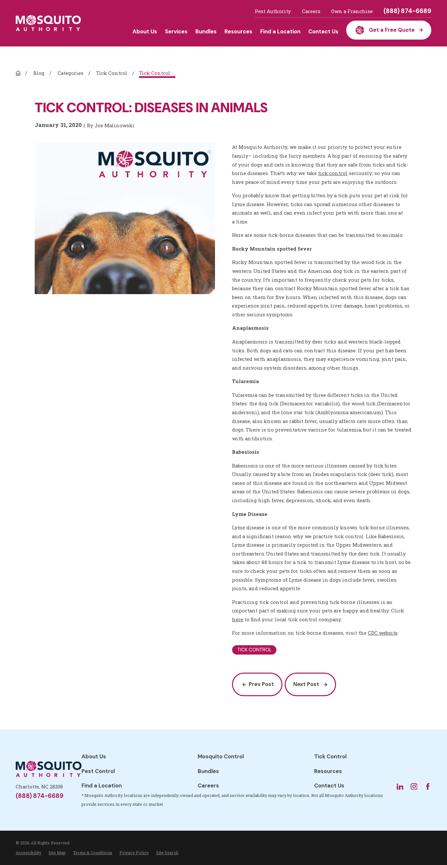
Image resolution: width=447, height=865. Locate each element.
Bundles (208, 771)
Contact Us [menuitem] (323, 31)
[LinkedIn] (400, 786)
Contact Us (329, 785)
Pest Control (98, 771)
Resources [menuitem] (238, 31)
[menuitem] (28, 852)
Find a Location (101, 785)
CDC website (383, 632)
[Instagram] (414, 786)
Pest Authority (273, 11)
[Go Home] (18, 73)
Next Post (306, 684)
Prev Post (261, 684)
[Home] (48, 23)
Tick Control (330, 756)
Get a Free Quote (392, 29)
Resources (328, 771)
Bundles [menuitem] (206, 31)
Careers (311, 11)
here (237, 619)
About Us (93, 756)
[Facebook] (427, 786)
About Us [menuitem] (145, 31)
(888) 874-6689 (407, 11)
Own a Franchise (352, 11)
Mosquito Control (221, 756)
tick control (333, 173)
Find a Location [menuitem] (280, 31)
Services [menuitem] (176, 31)
